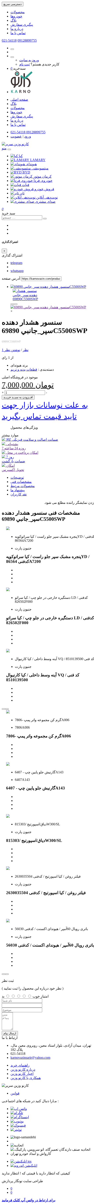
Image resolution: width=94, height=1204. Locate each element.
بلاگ (13, 20)
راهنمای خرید (20, 1065)
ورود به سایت (29, 60)
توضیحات (17, 477)
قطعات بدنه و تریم (23, 369)
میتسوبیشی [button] (40, 168)
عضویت (16, 136)
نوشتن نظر (12, 350)
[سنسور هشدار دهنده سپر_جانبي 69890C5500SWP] (48, 286)
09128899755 (27, 40)
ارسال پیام (9, 1033)
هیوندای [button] (31, 164)
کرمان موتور (42, 176)
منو (4, 148)
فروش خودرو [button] (44, 189)
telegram (16, 263)
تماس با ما (18, 33)
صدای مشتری (45, 201)
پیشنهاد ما (17, 490)
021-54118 (9, 40)
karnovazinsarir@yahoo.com (30, 1057)
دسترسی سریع (12, 4)
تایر (22, 193)
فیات (25, 185)
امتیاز (45, 996)
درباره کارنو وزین (22, 1069)
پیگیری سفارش (21, 24)
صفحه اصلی (19, 99)
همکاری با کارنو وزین (25, 1078)
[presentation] (12, 304)
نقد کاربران (18, 494)
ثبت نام (24, 64)
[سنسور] (48, 307)
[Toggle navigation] (9, 149)
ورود (27, 136)
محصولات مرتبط (22, 486)
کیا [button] (21, 156)
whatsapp (17, 271)
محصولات (17, 12)
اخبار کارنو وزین (21, 1074)
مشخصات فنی (21, 482)
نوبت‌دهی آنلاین (47, 197)
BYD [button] (26, 172)
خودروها (16, 16)
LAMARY (37, 160)
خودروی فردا (43, 180)
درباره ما (16, 29)
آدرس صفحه (11, 278)
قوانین (14, 1093)
